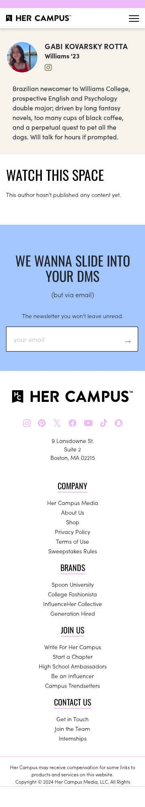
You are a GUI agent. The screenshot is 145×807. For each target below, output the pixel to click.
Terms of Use (72, 541)
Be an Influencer (72, 676)
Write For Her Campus (72, 647)
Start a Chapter (73, 656)
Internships (73, 738)
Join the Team (72, 728)
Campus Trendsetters (72, 685)
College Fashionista (72, 594)
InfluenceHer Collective (72, 604)
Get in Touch (72, 719)
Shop (72, 522)
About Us (72, 512)
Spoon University (73, 584)
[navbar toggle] (134, 18)
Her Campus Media (72, 503)
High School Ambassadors (73, 666)
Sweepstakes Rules (72, 551)
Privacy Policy (72, 532)
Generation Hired (72, 613)
